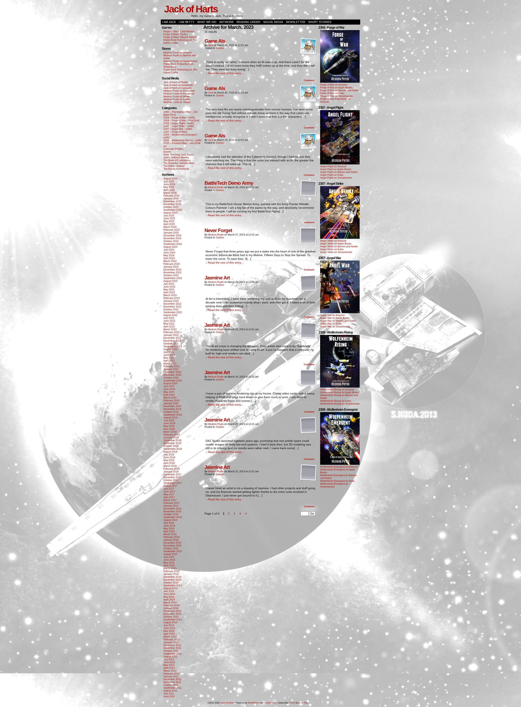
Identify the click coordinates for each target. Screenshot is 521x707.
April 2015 (169, 565)
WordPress (253, 703)
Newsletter (295, 22)
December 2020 (172, 372)
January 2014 (171, 608)
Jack (210, 45)
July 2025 (168, 215)
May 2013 (168, 631)
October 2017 (170, 480)
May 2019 (168, 426)
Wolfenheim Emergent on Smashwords (334, 485)
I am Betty (186, 22)
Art (164, 146)
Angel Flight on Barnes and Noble (339, 172)
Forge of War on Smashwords (336, 96)
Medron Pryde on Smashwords (180, 61)
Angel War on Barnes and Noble (338, 320)
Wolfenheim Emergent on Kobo (337, 481)
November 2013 (172, 614)
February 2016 (171, 537)
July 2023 (168, 283)
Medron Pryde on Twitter (176, 102)
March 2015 (170, 568)
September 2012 (172, 653)
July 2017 (168, 488)
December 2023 (172, 269)
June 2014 (169, 594)
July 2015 (168, 557)
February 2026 (171, 195)
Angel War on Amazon (332, 315)
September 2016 (172, 517)
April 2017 (169, 497)
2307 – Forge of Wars (175, 131)
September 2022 (172, 312)
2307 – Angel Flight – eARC (178, 123)
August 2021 (170, 349)
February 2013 (171, 639)
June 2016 (169, 525)
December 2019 (172, 406)
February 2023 (171, 298)
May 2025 (168, 221)
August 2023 (170, 281)
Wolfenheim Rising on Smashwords (340, 403)
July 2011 (168, 693)
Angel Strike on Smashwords (336, 252)
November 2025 (172, 204)
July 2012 (168, 659)
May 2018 (168, 460)
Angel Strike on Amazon (333, 240)
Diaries (167, 151)
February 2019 (171, 434)
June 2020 (169, 389)
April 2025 (169, 224)
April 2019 (169, 429)
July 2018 (168, 454)
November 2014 (172, 579)
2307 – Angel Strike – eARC (178, 126)
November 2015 (172, 545)
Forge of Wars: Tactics (175, 34)
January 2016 (171, 540)
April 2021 (169, 360)
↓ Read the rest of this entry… (225, 73)
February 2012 (171, 673)
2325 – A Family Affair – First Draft (181, 143)
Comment (309, 80)
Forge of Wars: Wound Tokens (180, 37)
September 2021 (172, 346)
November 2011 (172, 682)
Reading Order (248, 22)
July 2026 (168, 181)
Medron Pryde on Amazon (177, 52)
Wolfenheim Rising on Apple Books (339, 392)
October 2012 (170, 650)
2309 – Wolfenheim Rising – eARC (182, 140)
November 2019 (172, 409)
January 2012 (171, 676)
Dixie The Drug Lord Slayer (178, 154)
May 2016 (168, 528)
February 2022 (171, 332)
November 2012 (172, 648)
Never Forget (218, 230)
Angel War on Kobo (331, 323)
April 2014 (169, 599)
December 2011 (172, 679)
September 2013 (172, 619)
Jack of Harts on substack (177, 88)
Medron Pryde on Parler (176, 99)
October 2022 (170, 309)
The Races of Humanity (176, 168)
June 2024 (169, 252)
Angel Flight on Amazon (333, 166)
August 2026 (170, 178)
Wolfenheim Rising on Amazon (337, 389)
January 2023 (171, 301)
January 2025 (171, 232)
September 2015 (172, 551)
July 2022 (168, 318)
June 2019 (169, 423)
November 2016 (172, 511)
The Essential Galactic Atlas (178, 163)
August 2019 (170, 417)
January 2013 (171, 642)
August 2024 (170, 246)
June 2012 (169, 662)
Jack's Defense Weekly (176, 157)
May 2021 (168, 357)
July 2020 (168, 386)
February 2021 (171, 366)
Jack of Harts (191, 9)
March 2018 (170, 466)
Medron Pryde (216, 187)
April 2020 (169, 394)
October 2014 (170, 582)
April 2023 (169, 292)
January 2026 (171, 198)
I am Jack (169, 22)
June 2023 (169, 286)
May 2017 (168, 494)
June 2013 (169, 628)
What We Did (206, 22)
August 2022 (170, 315)
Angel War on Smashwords (335, 326)
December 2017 (172, 474)
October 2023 (170, 275)
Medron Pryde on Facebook (178, 93)
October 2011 (170, 685)
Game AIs (215, 41)
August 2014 (170, 588)
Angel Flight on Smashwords (336, 177)
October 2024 (170, 241)
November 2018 (172, 443)
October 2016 (170, 514)
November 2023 (172, 272)
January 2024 (171, 266)
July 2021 (168, 352)
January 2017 (171, 505)
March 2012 (170, 670)
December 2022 (172, 303)
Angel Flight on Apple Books (335, 169)
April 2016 (169, 531)
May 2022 (168, 323)
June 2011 (169, 696)
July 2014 (168, 591)
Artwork (226, 22)
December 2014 (172, 577)
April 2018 (169, 463)
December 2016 (172, 508)
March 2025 (170, 227)
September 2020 (172, 380)
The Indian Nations (173, 166)
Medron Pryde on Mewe (176, 96)
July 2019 (168, 420)
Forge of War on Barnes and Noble (339, 90)
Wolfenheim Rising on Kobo (335, 401)
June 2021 (169, 355)
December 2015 (172, 542)
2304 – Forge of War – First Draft (181, 120)
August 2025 (170, 212)
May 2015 (168, 562)
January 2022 (171, 335)
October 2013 (170, 616)
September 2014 (172, 585)
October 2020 (170, 377)
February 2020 (171, 400)
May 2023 (168, 289)
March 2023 (170, 295)
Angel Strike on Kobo (332, 249)
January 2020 (171, 403)
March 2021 (170, 363)
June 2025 (169, 218)
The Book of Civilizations (177, 160)
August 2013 (170, 622)
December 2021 (172, 338)
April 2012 (169, 668)
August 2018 (170, 451)
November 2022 (172, 306)
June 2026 (169, 184)
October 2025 (170, 207)
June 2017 (169, 491)
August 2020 (170, 383)
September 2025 (172, 210)
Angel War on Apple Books (335, 318)
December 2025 (172, 201)
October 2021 (170, 343)
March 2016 (170, 534)
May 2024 (168, 255)
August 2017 (170, 485)
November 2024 (172, 238)
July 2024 (168, 249)
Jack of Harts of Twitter (175, 82)
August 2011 (170, 690)
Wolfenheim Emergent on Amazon (339, 466)
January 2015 (171, 574)
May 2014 (168, 596)
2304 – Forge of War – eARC (179, 117)
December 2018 (172, 440)
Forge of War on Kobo (332, 93)
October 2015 (170, 548)
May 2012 (168, 665)
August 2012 (170, 656)
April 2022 (169, 326)
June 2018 (169, 457)
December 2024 (172, 235)
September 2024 (172, 244)
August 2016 (170, 520)
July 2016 (168, 522)
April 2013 (169, 633)
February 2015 (171, 571)
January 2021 (171, 369)
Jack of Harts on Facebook (178, 85)
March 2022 (170, 329)
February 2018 (171, 468)
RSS (291, 703)
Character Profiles (173, 149)
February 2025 (171, 229)
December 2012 (172, 645)
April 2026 (169, 190)
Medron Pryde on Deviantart (179, 90)
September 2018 (172, 448)
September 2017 (172, 483)
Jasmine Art (217, 277)
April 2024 (169, 258)
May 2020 (168, 392)
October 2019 (170, 412)
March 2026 (170, 192)
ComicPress (270, 703)
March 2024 (170, 261)
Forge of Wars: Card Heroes (178, 31)
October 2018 (170, 446)
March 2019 (170, 431)
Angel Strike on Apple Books (335, 243)
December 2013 (172, 611)
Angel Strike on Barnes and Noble (339, 246)
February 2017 (171, 503)
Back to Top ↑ (302, 703)
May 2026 (168, 187)
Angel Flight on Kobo (331, 175)
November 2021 (172, 340)
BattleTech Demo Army (229, 183)
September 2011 (172, 687)
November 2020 (172, 375)
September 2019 (172, 414)
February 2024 (171, 264)
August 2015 (170, 554)
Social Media (273, 22)
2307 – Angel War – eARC (178, 129)
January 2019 (171, 437)
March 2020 (170, 397)
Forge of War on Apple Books (336, 87)
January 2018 (171, 471)
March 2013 (170, 636)
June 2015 (169, 559)
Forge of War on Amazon (333, 84)
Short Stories (319, 22)
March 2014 (170, 602)
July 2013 (168, 625)
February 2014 (171, 605)
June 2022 (169, 320)
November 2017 (172, 477)
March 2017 (170, 500)
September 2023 (172, 278)
